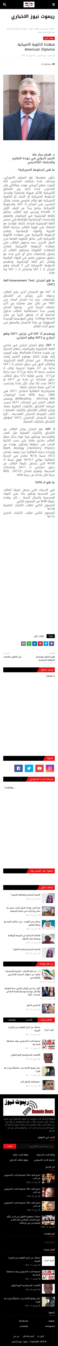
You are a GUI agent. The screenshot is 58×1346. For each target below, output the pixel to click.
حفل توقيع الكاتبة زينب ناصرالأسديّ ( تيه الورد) (22, 1069)
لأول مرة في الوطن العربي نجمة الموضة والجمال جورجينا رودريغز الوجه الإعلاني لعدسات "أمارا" (22, 991)
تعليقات (12, 1020)
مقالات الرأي (34, 29)
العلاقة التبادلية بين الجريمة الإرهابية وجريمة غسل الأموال (24, 937)
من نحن (16, 1336)
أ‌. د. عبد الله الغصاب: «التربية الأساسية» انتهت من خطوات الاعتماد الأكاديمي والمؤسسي (22, 974)
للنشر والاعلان (28, 1336)
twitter (52, 1321)
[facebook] (18, 768)
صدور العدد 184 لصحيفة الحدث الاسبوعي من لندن (22, 1176)
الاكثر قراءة (46, 1020)
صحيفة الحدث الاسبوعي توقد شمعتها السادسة (23, 1042)
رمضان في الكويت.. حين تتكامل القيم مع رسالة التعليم (22, 923)
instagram (50, 1326)
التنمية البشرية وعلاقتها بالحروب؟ (25, 895)
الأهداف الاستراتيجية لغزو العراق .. (25, 1055)
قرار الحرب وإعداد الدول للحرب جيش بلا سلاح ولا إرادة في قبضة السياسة (23, 909)
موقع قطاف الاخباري (19, 1160)
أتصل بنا (41, 1336)
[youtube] (39, 768)
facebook (23, 1321)
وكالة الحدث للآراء (20, 1155)
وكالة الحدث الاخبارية (46, 1155)
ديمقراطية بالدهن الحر (30, 1082)
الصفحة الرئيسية (48, 29)
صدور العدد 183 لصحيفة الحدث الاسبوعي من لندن (22, 1190)
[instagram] (50, 768)
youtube (24, 1326)
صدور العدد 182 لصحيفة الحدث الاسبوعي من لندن (22, 1204)
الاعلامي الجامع (33, 1005)
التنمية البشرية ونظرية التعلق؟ (26, 949)
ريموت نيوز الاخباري (33, 16)
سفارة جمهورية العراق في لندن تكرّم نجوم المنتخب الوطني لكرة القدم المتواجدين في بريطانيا (23, 1220)
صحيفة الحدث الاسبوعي (44, 1160)
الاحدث (29, 1020)
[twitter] (29, 768)
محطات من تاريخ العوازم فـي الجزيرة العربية (24, 1028)
